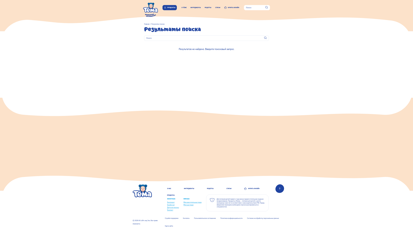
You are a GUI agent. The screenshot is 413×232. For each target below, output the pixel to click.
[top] (279, 188)
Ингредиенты (189, 189)
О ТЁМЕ (184, 8)
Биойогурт (171, 205)
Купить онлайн (253, 189)
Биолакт (170, 210)
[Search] (266, 7)
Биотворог (171, 202)
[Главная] (153, 8)
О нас (169, 189)
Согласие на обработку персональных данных (263, 218)
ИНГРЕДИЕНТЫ (195, 8)
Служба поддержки (171, 218)
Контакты (186, 218)
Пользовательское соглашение (205, 218)
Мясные (186, 199)
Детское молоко (173, 207)
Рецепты (210, 189)
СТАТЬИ (217, 8)
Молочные (171, 199)
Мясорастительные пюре (192, 202)
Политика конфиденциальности (231, 218)
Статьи (228, 189)
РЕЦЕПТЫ (208, 8)
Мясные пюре (188, 205)
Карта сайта (169, 226)
